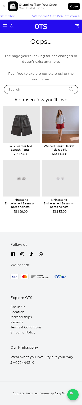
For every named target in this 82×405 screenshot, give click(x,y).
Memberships (21, 317)
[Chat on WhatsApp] (73, 394)
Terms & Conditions (26, 327)
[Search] (71, 89)
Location (17, 312)
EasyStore (62, 393)
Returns (17, 322)
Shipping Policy (23, 332)
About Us (18, 307)
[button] (5, 26)
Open (74, 6)
